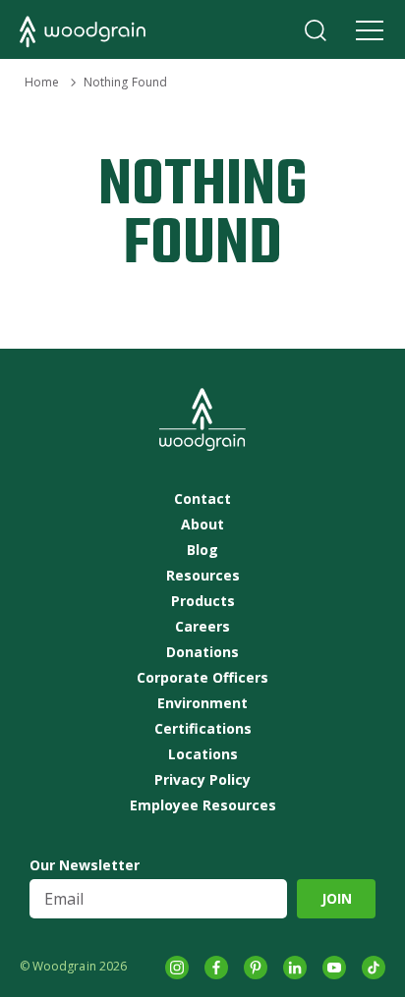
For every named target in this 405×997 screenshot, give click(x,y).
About (202, 524)
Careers (202, 627)
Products (203, 601)
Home (42, 82)
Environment (202, 703)
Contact (202, 499)
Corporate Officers (202, 678)
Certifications (203, 729)
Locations (203, 754)
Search (315, 30)
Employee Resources (203, 805)
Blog (202, 550)
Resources (203, 575)
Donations (202, 652)
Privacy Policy (202, 780)
